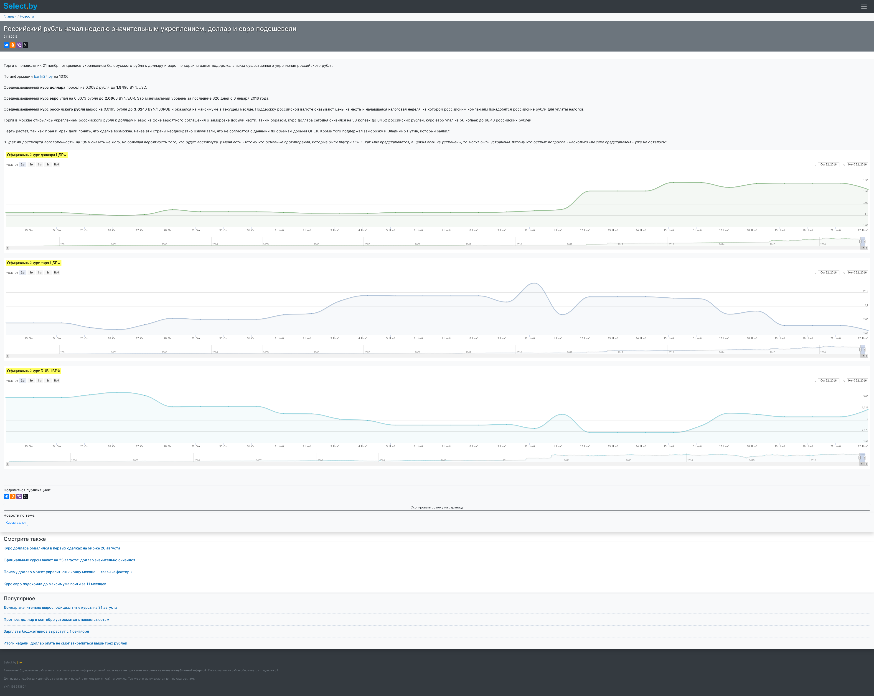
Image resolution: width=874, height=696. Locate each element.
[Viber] (19, 45)
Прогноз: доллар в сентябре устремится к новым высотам (56, 619)
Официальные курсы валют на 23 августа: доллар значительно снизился (69, 560)
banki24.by (43, 76)
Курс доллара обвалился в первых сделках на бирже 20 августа (62, 548)
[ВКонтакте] (6, 45)
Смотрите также (25, 539)
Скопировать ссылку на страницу (437, 507)
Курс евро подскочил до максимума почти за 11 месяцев (55, 584)
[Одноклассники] (12, 45)
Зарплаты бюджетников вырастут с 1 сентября (46, 631)
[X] (25, 45)
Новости (27, 16)
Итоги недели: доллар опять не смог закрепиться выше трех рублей (65, 643)
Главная (10, 16)
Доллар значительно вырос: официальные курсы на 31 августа (60, 607)
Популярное (19, 598)
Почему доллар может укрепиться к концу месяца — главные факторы (68, 572)
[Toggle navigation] (864, 6)
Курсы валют (16, 522)
